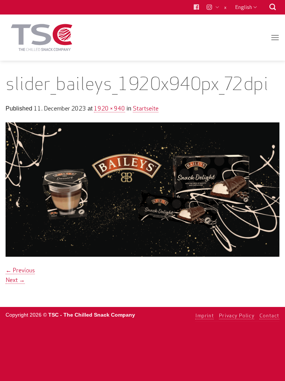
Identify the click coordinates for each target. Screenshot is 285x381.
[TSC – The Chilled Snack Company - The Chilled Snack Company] (42, 37)
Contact (269, 315)
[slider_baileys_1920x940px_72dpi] (142, 189)
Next (15, 280)
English (243, 7)
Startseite (145, 108)
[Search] (272, 7)
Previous (20, 270)
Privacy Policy (237, 315)
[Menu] (275, 37)
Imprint (204, 315)
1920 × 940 (109, 108)
